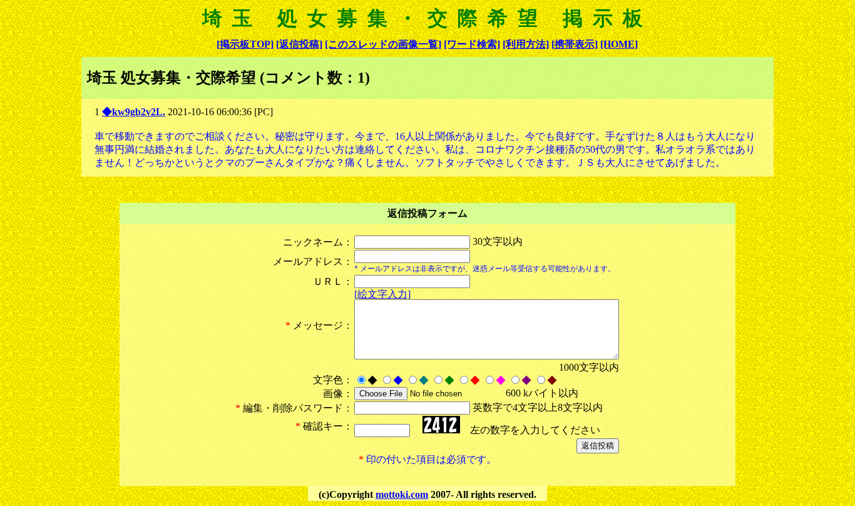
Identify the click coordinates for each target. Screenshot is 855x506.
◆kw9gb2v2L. (133, 111)
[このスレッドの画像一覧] (383, 44)
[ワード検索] (472, 44)
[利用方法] (526, 44)
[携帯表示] (574, 44)
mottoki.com (402, 494)
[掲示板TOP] (245, 44)
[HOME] (619, 44)
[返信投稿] (299, 44)
